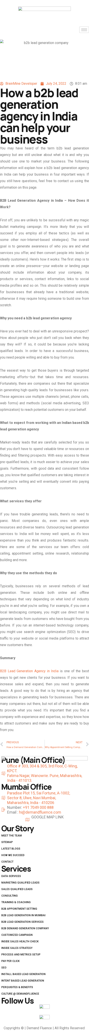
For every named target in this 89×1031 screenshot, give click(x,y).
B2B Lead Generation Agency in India (29, 671)
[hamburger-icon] (84, 30)
